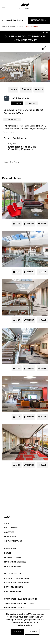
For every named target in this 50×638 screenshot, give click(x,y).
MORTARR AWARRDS (13, 566)
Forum (7, 553)
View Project (12, 119)
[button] (3, 6)
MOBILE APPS (10, 536)
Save (43, 224)
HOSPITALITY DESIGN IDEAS (16, 578)
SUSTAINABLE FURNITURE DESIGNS (19, 603)
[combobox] (39, 20)
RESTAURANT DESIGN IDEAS (16, 583)
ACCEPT (17, 632)
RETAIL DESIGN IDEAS (13, 587)
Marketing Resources (15, 562)
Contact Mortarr (13, 541)
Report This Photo (11, 162)
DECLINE (32, 632)
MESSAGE (31, 103)
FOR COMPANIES (11, 528)
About (7, 523)
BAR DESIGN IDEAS (12, 591)
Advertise (9, 532)
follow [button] (18, 103)
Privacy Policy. (25, 625)
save (40, 90)
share (27, 90)
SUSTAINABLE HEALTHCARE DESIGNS (20, 599)
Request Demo (32, 26)
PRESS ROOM (10, 549)
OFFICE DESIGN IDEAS (14, 574)
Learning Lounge (12, 557)
